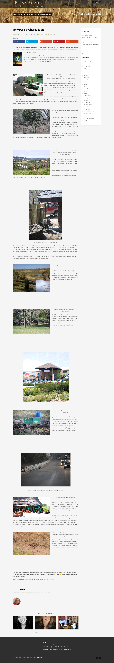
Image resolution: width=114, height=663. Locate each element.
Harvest (84, 50)
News (85, 86)
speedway (86, 100)
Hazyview (38, 592)
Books (85, 64)
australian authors (63, 648)
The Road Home (87, 109)
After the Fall (68, 649)
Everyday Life (87, 70)
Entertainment (87, 66)
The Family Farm (87, 102)
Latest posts (86, 82)
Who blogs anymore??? (88, 35)
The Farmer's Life (88, 104)
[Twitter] (96, 2)
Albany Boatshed (60, 646)
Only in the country (88, 89)
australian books (46, 648)
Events (85, 68)
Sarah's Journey (87, 98)
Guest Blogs (41, 34)
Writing (85, 120)
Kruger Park (43, 592)
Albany (44, 645)
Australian (45, 651)
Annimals (57, 645)
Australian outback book (59, 649)
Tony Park (34, 52)
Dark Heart (33, 592)
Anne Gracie (66, 646)
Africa (20, 592)
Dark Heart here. (50, 579)
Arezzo (49, 651)
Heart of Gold (87, 80)
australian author (26, 592)
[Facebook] (93, 2)
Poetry (85, 91)
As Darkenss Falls (63, 645)
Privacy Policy (40, 657)
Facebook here (27, 579)
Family (85, 73)
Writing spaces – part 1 (64, 631)
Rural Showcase (87, 95)
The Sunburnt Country (89, 111)
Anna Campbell (50, 649)
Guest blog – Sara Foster (19, 631)
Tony (14, 47)
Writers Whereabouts (50, 34)
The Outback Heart (88, 107)
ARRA (47, 646)
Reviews (86, 93)
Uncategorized (87, 116)
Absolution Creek (52, 646)
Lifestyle (86, 84)
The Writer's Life (87, 113)
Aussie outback (54, 651)
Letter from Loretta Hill (88, 42)
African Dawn (56, 648)
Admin (15, 34)
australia (45, 649)
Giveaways (86, 75)
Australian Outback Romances (91, 61)
